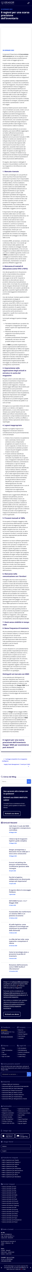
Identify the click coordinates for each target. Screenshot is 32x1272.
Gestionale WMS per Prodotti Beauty (12, 1096)
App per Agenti (22, 1123)
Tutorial (4, 1054)
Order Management (7, 1119)
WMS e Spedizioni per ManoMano (11, 1176)
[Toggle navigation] (28, 3)
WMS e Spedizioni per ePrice (10, 1174)
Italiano (4, 1146)
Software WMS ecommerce (19, 982)
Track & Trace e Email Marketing (24, 1113)
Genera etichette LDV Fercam (10, 1201)
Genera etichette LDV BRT (9, 1189)
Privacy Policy (22, 1054)
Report (20, 1117)
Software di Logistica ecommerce (13, 1004)
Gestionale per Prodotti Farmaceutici (12, 1090)
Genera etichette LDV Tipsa (9, 1218)
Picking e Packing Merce (7, 1121)
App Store (9, 1135)
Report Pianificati (23, 1119)
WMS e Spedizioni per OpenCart (11, 1172)
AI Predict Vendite (7, 1117)
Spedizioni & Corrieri (24, 1109)
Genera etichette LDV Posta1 (10, 1222)
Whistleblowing (22, 1050)
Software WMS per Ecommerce (10, 1084)
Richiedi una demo (12, 814)
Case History (21, 1036)
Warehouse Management (6, 1109)
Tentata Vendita (22, 1121)
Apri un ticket (6, 1056)
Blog (3, 1048)
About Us (20, 1030)
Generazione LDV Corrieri (23, 1111)
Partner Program (22, 1034)
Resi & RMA (21, 1115)
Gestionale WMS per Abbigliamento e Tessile (14, 1099)
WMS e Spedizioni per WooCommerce (12, 1170)
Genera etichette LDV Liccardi (10, 1211)
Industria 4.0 (21, 1032)
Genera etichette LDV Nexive (10, 1215)
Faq (3, 1052)
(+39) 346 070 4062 (6, 1261)
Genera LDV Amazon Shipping (10, 1205)
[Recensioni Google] (8, 1030)
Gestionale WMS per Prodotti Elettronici (13, 1094)
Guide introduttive (7, 1050)
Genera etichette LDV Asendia (10, 1203)
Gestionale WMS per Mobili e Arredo (12, 1092)
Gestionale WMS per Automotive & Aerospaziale (15, 1086)
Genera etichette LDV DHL (9, 1191)
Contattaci (21, 1038)
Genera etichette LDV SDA (9, 1207)
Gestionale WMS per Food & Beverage (12, 1088)
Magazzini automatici (8, 1113)
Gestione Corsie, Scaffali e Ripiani (6, 1111)
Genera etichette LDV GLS (9, 1186)
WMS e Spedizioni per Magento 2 (11, 1162)
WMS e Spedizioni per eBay (9, 1166)
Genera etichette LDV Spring (10, 1209)
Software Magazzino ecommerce (13, 995)
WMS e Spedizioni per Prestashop (11, 1168)
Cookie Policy (21, 1056)
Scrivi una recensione (7, 1036)
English (4, 1151)
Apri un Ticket (10, 1257)
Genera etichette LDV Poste (9, 1199)
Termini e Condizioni (24, 1052)
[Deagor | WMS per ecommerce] (7, 3)
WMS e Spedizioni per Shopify (10, 1160)
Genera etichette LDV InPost (10, 1213)
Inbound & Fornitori (7, 1115)
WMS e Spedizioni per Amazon (10, 1164)
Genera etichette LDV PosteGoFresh (12, 1220)
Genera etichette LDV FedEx (9, 1195)
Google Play (24, 1135)
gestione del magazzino (10, 997)
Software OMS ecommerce (11, 993)
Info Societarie (22, 1048)
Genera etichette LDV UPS (9, 1193)
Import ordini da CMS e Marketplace (8, 1123)
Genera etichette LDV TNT (9, 1197)
